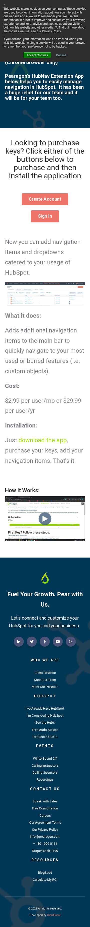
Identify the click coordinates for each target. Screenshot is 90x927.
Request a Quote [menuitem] (45, 737)
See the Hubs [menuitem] (45, 722)
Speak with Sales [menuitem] (45, 801)
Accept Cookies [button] (37, 55)
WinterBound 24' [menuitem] (45, 758)
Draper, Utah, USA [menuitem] (45, 851)
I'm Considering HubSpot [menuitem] (45, 715)
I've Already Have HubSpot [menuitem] (45, 708)
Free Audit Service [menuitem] (45, 730)
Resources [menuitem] (45, 860)
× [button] (4, 4)
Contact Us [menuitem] (45, 789)
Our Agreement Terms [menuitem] (45, 822)
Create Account (45, 199)
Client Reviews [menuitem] (45, 673)
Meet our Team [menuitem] (45, 680)
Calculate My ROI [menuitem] (45, 879)
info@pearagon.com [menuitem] (45, 836)
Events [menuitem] (45, 746)
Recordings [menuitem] (45, 779)
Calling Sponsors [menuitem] (45, 772)
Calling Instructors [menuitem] (45, 765)
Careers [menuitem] (45, 815)
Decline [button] (61, 55)
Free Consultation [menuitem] (45, 808)
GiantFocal (53, 915)
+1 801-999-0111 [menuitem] (45, 843)
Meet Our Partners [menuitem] (45, 687)
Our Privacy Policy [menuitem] (45, 829)
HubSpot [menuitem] (45, 696)
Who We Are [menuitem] (45, 660)
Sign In (45, 216)
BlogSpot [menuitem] (45, 872)
